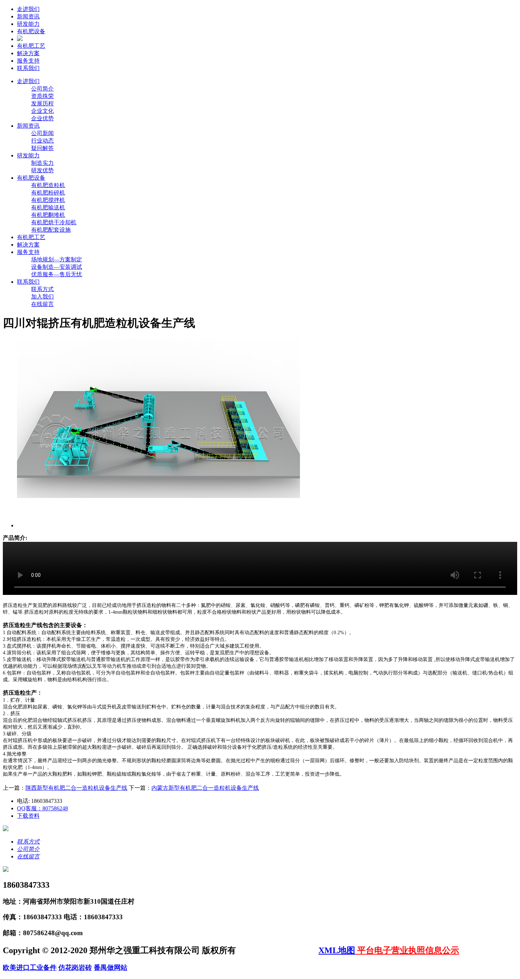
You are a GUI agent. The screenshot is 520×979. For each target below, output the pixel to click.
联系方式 (42, 289)
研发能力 (28, 24)
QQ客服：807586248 (42, 808)
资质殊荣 (42, 96)
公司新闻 (42, 133)
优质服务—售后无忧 (56, 274)
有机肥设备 (31, 31)
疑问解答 (42, 148)
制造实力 (42, 163)
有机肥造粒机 (48, 185)
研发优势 (42, 170)
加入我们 (42, 297)
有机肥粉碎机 (48, 193)
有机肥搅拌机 (48, 200)
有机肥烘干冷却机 (53, 222)
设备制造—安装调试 (56, 267)
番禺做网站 (110, 967)
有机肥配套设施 (51, 230)
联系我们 (28, 68)
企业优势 (42, 118)
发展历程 (42, 103)
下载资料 (28, 816)
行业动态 (42, 141)
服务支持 (28, 61)
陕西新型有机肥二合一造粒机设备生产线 (76, 788)
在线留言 (42, 304)
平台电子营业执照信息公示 (407, 950)
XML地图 (336, 950)
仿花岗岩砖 (75, 967)
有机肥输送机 (48, 207)
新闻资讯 (28, 16)
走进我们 (28, 9)
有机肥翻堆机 (48, 215)
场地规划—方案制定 (56, 259)
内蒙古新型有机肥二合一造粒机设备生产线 (205, 788)
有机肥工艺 (31, 46)
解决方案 (28, 53)
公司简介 (42, 89)
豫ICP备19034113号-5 (278, 950)
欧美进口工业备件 (30, 967)
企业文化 (42, 111)
